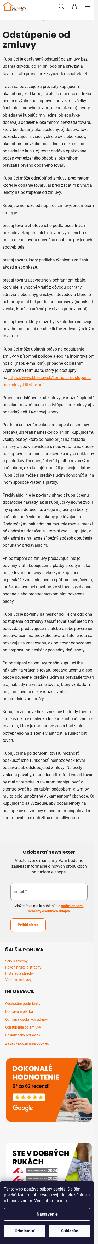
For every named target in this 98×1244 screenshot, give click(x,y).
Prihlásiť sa (28, 924)
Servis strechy (16, 961)
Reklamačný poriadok (22, 1035)
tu (65, 1200)
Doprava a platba (19, 1011)
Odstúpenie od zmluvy (23, 1027)
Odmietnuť (24, 1230)
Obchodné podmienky (23, 1003)
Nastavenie (47, 1214)
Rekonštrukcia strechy (23, 967)
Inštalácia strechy (19, 973)
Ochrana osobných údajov (26, 1019)
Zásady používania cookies (27, 1043)
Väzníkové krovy (18, 980)
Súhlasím (69, 1230)
